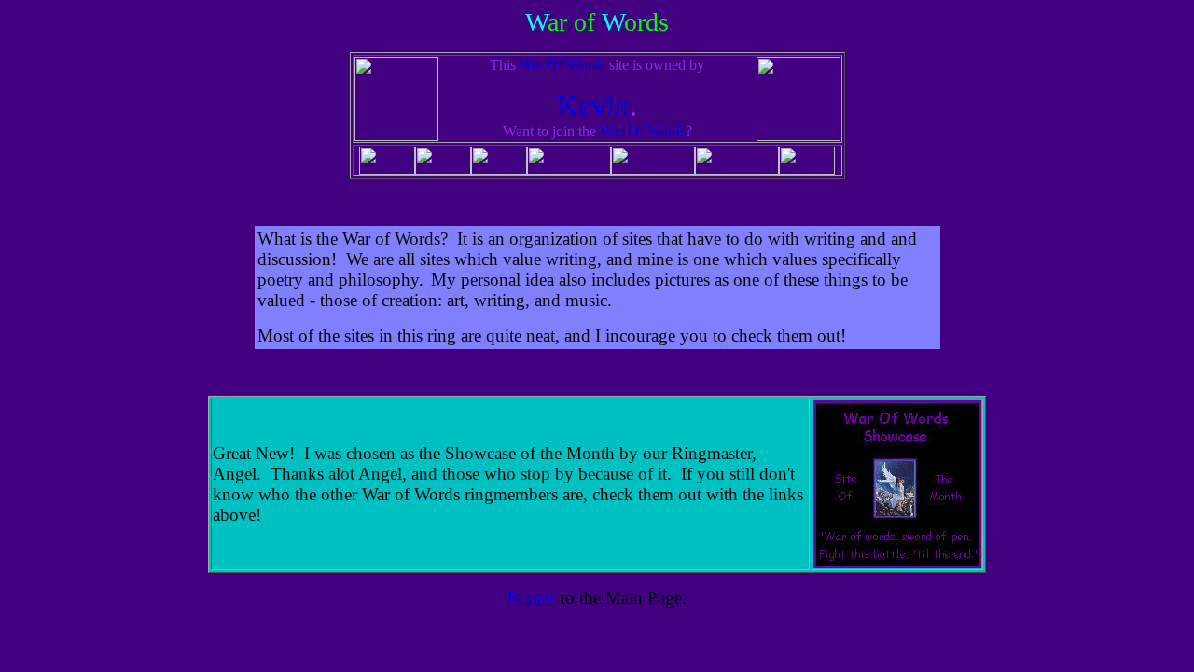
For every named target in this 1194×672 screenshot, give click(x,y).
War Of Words (562, 65)
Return (531, 598)
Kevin (593, 105)
